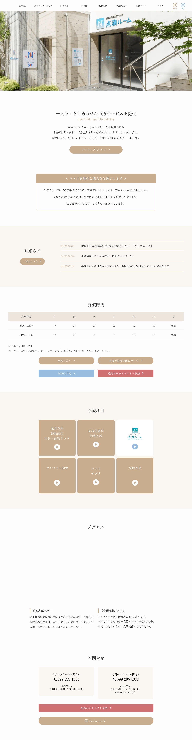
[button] (92, 87)
